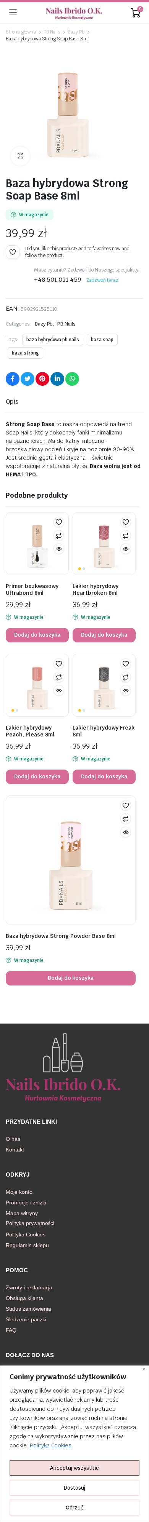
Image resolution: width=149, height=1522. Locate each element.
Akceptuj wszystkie (74, 1468)
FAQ (11, 1330)
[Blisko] (144, 1369)
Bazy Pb (76, 32)
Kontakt (15, 1150)
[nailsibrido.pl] (74, 12)
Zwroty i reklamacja (29, 1287)
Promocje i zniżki (26, 1202)
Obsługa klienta (24, 1298)
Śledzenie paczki (26, 1319)
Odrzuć (75, 1507)
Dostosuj (74, 1487)
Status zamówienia (28, 1309)
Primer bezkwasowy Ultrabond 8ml (32, 589)
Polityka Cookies (51, 1445)
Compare (58, 535)
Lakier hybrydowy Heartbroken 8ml (95, 589)
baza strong (25, 353)
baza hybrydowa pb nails (52, 340)
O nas (13, 1139)
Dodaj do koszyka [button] (37, 634)
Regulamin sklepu (27, 1245)
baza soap (102, 340)
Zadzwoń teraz (102, 280)
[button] (20, 156)
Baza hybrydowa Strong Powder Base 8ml (61, 936)
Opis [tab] (12, 402)
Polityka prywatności (30, 1223)
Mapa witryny (22, 1213)
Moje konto (19, 1192)
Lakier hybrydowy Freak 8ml (103, 731)
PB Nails (52, 32)
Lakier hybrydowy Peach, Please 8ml (30, 731)
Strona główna (21, 32)
